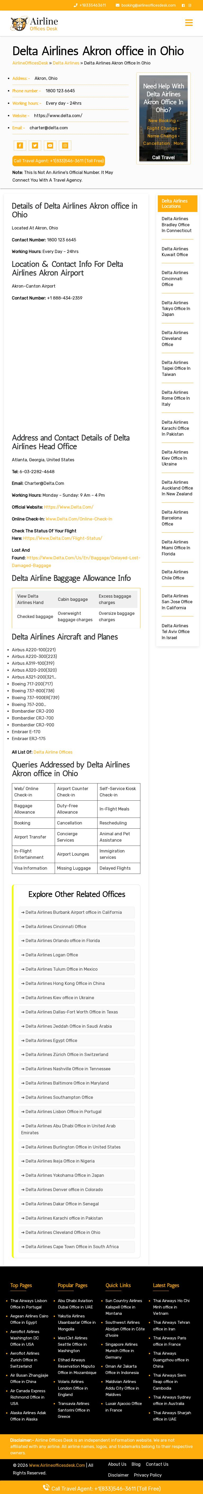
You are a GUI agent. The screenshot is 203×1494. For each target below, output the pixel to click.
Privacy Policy (148, 1475)
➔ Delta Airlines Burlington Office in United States (71, 1147)
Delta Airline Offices (53, 752)
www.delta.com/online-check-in (79, 519)
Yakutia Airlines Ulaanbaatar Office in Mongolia (77, 1322)
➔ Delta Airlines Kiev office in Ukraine (57, 997)
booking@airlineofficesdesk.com (149, 5)
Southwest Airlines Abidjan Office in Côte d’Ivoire (125, 1329)
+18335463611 (92, 5)
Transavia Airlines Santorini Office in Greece (74, 1410)
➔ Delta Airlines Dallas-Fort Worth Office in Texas (69, 1012)
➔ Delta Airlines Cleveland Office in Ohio (60, 1232)
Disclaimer (118, 1475)
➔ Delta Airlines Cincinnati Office (53, 926)
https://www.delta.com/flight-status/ (62, 538)
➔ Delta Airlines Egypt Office (49, 1040)
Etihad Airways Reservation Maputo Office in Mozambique (77, 1366)
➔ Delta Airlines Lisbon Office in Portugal (61, 1111)
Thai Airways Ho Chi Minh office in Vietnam (171, 1307)
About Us (117, 1464)
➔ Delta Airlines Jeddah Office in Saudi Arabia (66, 1026)
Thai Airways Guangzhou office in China (171, 1360)
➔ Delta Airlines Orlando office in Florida (60, 940)
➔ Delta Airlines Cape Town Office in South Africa (70, 1246)
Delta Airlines (66, 63)
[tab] (189, 23)
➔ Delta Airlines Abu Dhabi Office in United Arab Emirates (68, 1129)
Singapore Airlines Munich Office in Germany (121, 1351)
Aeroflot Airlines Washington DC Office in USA (24, 1338)
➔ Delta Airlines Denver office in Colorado (62, 1189)
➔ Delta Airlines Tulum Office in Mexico (59, 969)
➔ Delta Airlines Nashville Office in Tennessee (65, 1068)
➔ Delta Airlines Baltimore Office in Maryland (65, 1083)
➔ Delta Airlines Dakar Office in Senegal (60, 1203)
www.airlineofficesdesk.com (57, 1465)
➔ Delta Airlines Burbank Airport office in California (71, 912)
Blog (136, 1464)
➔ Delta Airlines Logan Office (49, 954)
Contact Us (157, 1464)
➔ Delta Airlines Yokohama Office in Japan (62, 1175)
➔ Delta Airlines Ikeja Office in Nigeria (58, 1161)
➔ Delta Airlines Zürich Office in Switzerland (64, 1054)
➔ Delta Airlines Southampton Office (57, 1097)
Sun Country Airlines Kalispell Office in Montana (123, 1307)
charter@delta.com (49, 127)
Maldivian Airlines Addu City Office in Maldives (122, 1388)
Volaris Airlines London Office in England (73, 1388)
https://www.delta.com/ (58, 115)
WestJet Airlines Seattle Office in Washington (72, 1344)
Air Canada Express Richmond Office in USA (27, 1397)
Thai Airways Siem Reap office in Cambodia (169, 1382)
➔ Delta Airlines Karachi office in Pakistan (62, 1218)
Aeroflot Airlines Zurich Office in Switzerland (24, 1360)
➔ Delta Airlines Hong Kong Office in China (63, 983)
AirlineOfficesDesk (30, 63)
